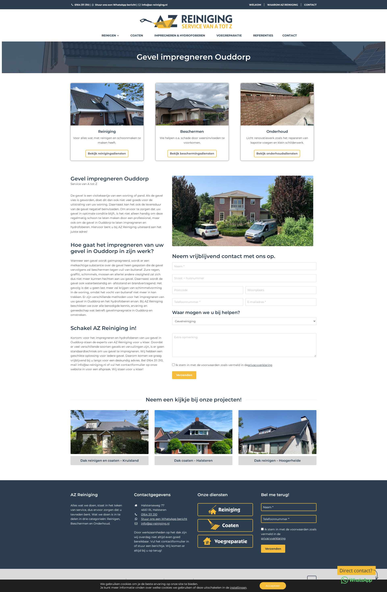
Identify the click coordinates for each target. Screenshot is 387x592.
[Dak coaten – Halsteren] (194, 432)
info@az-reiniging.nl (154, 4)
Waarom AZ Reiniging (282, 4)
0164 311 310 (81, 4)
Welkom (255, 4)
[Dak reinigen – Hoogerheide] (277, 432)
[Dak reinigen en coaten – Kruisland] (110, 432)
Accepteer (273, 586)
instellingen (238, 587)
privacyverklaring (260, 365)
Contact (310, 4)
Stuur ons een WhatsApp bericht (115, 4)
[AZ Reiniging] (193, 18)
